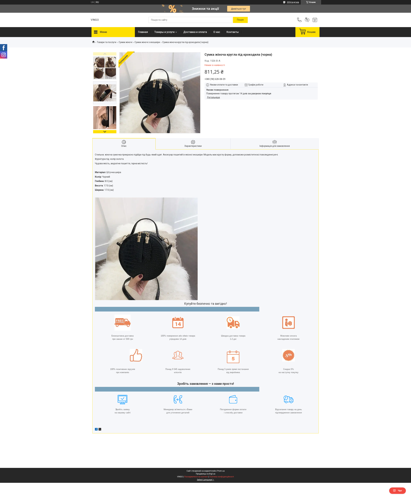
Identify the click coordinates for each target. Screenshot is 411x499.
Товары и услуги (164, 32)
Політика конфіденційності (221, 477)
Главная (143, 32)
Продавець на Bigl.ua (205, 474)
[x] (100, 429)
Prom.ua (221, 471)
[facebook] (96, 429)
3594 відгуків (293, 2)
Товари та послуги (106, 42)
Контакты (233, 32)
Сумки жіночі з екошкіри (147, 42)
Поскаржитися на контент (196, 477)
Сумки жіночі (125, 42)
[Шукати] (240, 20)
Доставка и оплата (195, 32)
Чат (400, 490)
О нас (216, 32)
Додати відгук (307, 20)
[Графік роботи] (315, 20)
